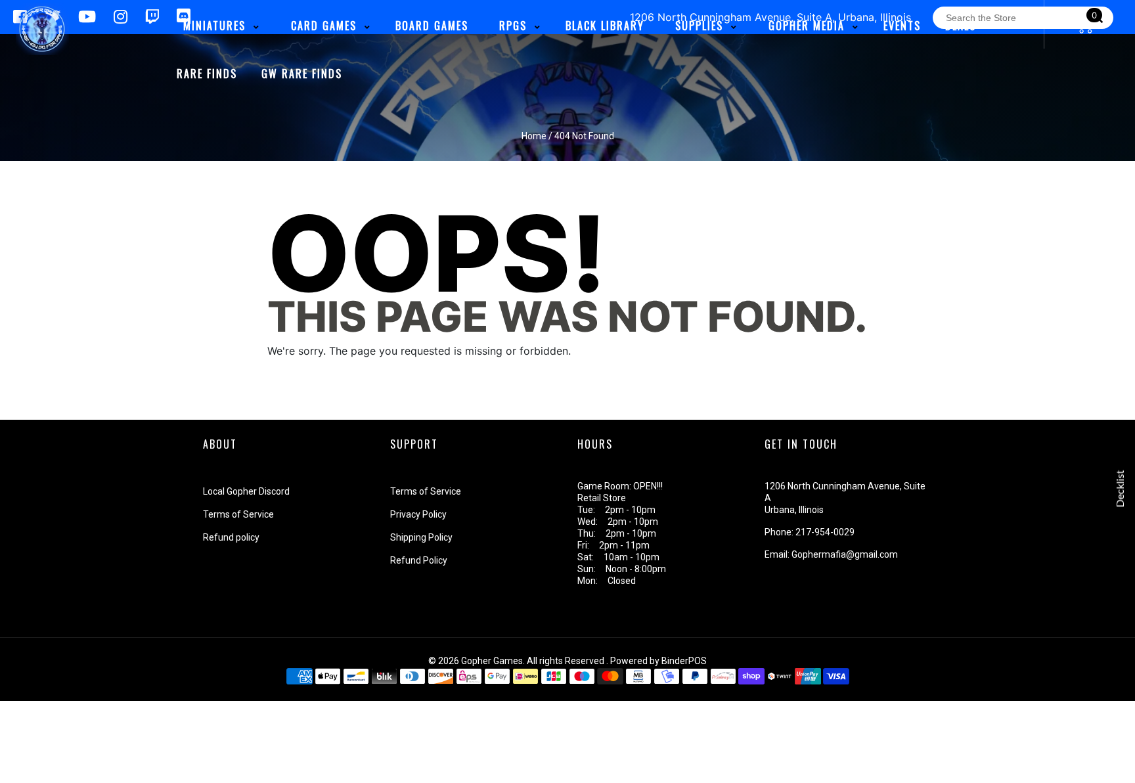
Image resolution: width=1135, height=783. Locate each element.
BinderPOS (684, 661)
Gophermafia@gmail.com (844, 554)
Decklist (1120, 489)
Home (534, 136)
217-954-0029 (825, 532)
